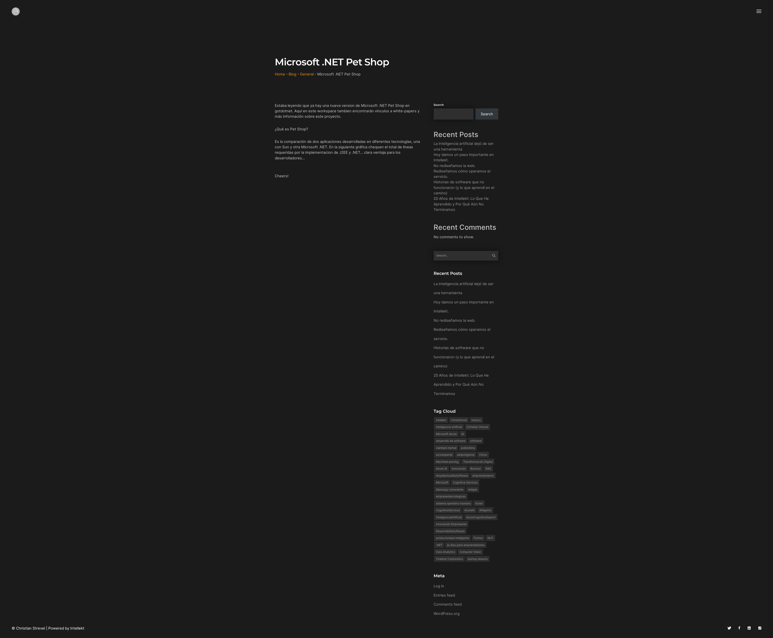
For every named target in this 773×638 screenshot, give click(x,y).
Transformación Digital (478, 461)
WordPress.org (447, 613)
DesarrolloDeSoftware (450, 531)
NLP (490, 538)
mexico (476, 420)
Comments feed (448, 604)
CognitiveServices (448, 510)
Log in (439, 586)
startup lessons (478, 559)
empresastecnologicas (451, 496)
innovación (459, 468)
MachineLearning (447, 461)
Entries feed (444, 595)
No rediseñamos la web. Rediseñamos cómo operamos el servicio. (462, 171)
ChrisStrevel (459, 420)
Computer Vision (470, 551)
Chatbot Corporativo (449, 559)
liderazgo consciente (449, 489)
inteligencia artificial (449, 427)
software (476, 440)
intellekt (441, 420)
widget (472, 489)
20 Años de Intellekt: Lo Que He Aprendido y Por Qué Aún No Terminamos (461, 204)
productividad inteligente (452, 538)
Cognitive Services (465, 482)
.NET (439, 545)
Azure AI (441, 468)
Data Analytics (445, 551)
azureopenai (444, 454)
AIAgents (485, 510)
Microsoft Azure (446, 434)
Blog (292, 74)
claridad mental (446, 447)
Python (478, 538)
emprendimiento (483, 475)
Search (439, 105)
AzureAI (469, 510)
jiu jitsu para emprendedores (466, 545)
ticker (479, 503)
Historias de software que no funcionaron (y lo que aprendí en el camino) (464, 187)
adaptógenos (465, 454)
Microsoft (442, 482)
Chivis (483, 454)
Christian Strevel (477, 427)
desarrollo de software (450, 440)
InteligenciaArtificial (449, 517)
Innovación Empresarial (451, 524)
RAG (488, 468)
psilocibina (468, 447)
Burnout (475, 468)
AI (462, 434)
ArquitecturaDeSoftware (452, 475)
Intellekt (77, 628)
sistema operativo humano (453, 503)
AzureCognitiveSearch (481, 517)
